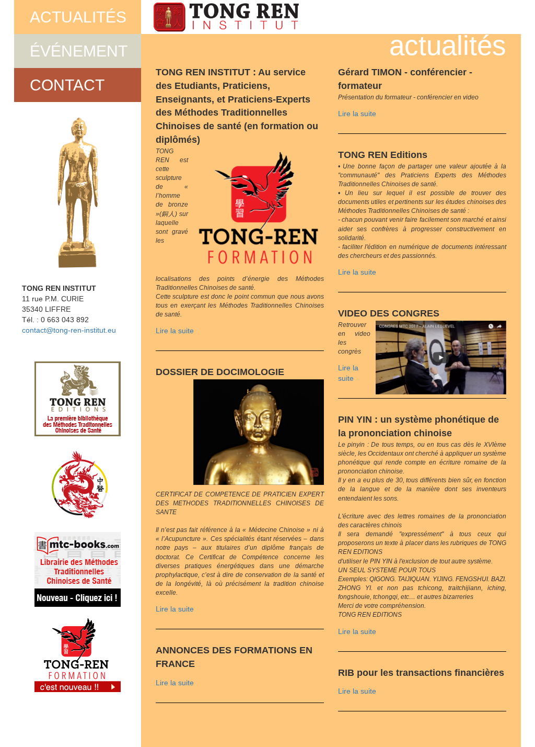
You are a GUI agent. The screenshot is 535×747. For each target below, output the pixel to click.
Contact (67, 85)
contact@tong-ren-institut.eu (69, 330)
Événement (78, 51)
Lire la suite (175, 330)
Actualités (78, 17)
